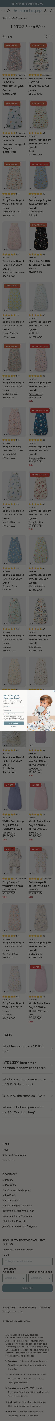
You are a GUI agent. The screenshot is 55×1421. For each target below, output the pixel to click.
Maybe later (13, 726)
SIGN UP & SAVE (13, 723)
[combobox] (6, 713)
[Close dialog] (54, 691)
